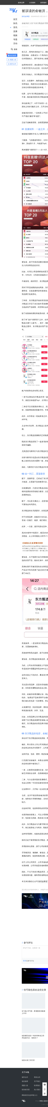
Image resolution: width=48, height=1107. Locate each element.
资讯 (15, 27)
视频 (15, 35)
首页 (15, 19)
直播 (15, 31)
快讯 (15, 23)
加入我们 (37, 1089)
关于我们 (37, 1081)
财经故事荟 (26, 16)
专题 (15, 39)
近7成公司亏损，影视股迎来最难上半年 (33, 1012)
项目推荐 (25, 1081)
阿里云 (42, 1101)
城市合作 (25, 1077)
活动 (15, 43)
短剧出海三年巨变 (28, 1060)
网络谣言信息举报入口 (29, 1095)
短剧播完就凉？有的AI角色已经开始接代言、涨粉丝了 (33, 1036)
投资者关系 (26, 1089)
